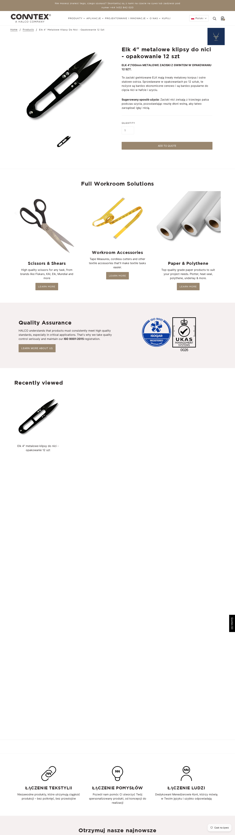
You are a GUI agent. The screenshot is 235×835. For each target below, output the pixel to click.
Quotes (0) (232, 623)
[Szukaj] (214, 18)
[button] (199, 18)
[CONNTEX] (30, 18)
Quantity (128, 123)
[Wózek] (222, 18)
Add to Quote (167, 145)
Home (14, 29)
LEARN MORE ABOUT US (37, 348)
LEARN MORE (46, 286)
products (28, 29)
